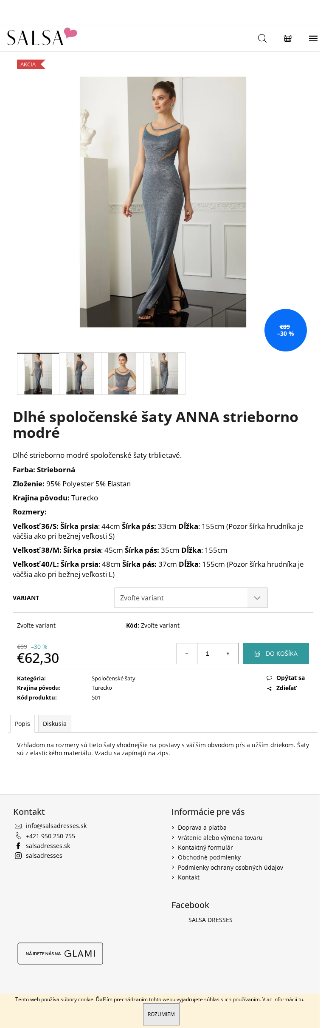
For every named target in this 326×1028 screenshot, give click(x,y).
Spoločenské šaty (113, 678)
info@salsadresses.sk (56, 826)
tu (300, 999)
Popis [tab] (22, 724)
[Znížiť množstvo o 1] (187, 653)
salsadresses (44, 855)
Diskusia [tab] (55, 724)
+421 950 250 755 (50, 836)
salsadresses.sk (48, 846)
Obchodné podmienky (209, 857)
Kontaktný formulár (205, 847)
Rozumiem (161, 1014)
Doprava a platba (202, 827)
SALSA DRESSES (210, 920)
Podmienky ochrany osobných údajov (230, 867)
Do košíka (282, 653)
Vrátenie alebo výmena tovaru (220, 838)
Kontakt (189, 877)
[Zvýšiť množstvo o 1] (228, 653)
